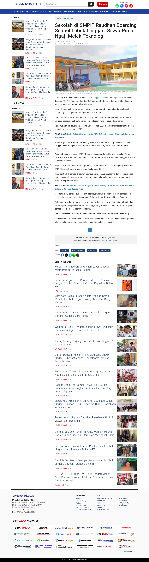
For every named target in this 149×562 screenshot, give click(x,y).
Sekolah (104, 97)
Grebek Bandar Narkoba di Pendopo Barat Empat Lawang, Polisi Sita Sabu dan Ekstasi (38, 91)
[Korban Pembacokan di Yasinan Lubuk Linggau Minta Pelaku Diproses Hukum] (127, 270)
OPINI (65, 12)
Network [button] (103, 4)
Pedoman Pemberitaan (84, 509)
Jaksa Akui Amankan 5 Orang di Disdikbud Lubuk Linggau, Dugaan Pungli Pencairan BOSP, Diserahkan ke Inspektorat (85, 404)
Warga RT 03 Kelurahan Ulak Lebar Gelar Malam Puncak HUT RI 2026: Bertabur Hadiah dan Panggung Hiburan (38, 44)
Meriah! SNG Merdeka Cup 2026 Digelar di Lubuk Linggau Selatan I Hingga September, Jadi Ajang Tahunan (37, 26)
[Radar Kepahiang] (106, 540)
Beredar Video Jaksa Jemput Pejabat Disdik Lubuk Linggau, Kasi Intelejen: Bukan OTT (84, 447)
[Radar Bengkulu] (43, 546)
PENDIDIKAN (68, 18)
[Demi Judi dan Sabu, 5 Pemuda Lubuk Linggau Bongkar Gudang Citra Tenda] (127, 316)
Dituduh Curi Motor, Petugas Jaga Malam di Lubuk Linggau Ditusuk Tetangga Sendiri (84, 462)
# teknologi (105, 250)
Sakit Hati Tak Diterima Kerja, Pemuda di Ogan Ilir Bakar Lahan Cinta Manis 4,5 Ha (38, 76)
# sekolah (91, 250)
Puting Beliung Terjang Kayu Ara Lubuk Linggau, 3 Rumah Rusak (84, 343)
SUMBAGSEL (58, 12)
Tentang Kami (81, 505)
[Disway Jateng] (106, 534)
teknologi (88, 104)
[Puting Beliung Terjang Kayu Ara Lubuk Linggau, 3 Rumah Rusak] (127, 345)
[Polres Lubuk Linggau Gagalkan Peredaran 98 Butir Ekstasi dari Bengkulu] (127, 421)
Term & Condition (82, 507)
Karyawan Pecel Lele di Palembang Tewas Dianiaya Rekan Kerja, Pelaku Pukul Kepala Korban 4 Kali (37, 61)
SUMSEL (79, 12)
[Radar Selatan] (126, 546)
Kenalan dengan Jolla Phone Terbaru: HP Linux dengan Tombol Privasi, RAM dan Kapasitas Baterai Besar (84, 283)
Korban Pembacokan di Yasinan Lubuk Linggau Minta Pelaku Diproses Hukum (82, 268)
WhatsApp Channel (110, 240)
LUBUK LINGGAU (88, 12)
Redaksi (78, 503)
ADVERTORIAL (116, 12)
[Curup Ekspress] (126, 540)
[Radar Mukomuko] (23, 546)
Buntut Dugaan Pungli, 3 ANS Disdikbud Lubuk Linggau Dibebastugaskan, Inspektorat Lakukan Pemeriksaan (82, 358)
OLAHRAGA (125, 12)
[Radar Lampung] (85, 534)
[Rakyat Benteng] (106, 546)
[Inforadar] (64, 534)
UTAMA (16, 12)
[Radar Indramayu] (106, 528)
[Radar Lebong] (64, 546)
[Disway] (23, 528)
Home (59, 18)
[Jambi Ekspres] (43, 534)
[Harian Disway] (43, 528)
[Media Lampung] (85, 528)
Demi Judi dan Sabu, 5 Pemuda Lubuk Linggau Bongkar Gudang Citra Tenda (82, 314)
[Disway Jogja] (64, 540)
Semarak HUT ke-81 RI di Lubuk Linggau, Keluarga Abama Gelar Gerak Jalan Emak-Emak (84, 373)
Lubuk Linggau (93, 97)
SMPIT (67, 101)
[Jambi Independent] (23, 534)
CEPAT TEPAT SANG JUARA (44, 12)
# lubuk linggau (77, 250)
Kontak (78, 499)
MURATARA (107, 12)
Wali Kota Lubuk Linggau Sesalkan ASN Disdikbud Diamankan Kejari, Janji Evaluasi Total (84, 328)
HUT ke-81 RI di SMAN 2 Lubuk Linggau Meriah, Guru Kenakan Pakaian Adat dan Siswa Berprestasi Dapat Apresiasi (84, 477)
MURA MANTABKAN (28, 12)
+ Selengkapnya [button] (129, 551)
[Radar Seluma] (85, 546)
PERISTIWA (71, 12)
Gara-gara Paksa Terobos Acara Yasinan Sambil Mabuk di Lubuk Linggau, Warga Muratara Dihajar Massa (83, 299)
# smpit (64, 250)
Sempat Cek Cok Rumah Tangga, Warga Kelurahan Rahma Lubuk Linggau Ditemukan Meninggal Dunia (84, 433)
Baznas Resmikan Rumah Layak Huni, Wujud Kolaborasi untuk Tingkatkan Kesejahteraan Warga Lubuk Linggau (84, 388)
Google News (111, 237)
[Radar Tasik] (64, 528)
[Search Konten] (91, 4)
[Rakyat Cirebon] (126, 528)
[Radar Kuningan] (23, 540)
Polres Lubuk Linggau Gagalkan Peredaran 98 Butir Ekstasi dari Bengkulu (84, 419)
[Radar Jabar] (85, 540)
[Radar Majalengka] (43, 540)
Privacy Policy (81, 501)
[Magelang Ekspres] (126, 534)
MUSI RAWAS (99, 12)
